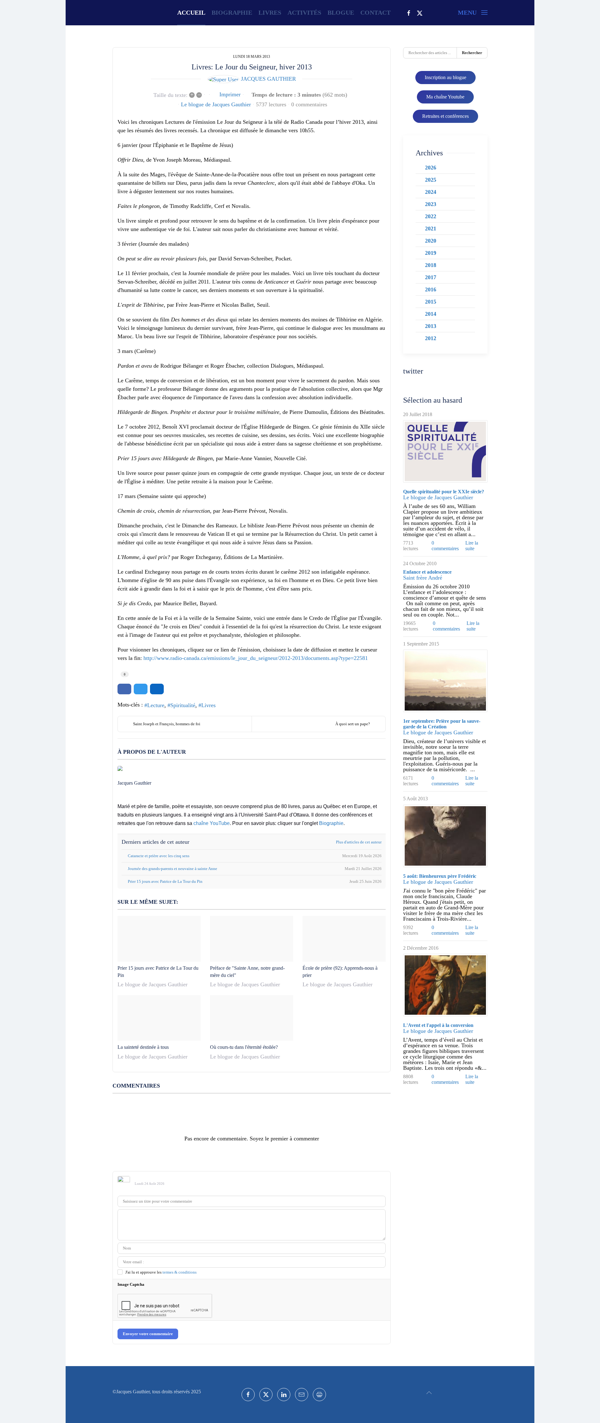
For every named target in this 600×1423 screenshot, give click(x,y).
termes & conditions (179, 1272)
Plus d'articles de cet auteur (359, 842)
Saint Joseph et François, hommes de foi (166, 724)
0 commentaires (309, 104)
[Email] (301, 1394)
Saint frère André (422, 578)
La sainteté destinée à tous (143, 1047)
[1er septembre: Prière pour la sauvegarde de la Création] (445, 681)
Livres (208, 705)
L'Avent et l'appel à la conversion (438, 1025)
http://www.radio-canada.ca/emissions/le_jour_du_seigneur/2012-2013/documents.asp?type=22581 (255, 658)
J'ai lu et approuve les (161, 1272)
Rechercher (472, 52)
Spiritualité (182, 705)
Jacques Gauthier (268, 79)
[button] (473, 12)
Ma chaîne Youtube (445, 96)
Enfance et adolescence (427, 572)
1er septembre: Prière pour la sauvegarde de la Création (441, 723)
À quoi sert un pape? (352, 724)
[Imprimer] (319, 1394)
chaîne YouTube (211, 823)
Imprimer (230, 94)
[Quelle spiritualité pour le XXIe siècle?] (445, 451)
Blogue (341, 12)
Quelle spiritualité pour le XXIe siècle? (443, 491)
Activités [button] (304, 12)
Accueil (191, 12)
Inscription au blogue (445, 77)
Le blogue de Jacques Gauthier (216, 104)
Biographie (232, 12)
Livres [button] (269, 12)
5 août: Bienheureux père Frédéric (439, 876)
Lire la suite (471, 545)
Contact (375, 12)
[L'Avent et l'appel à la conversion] (445, 985)
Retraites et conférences (445, 116)
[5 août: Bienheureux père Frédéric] (445, 836)
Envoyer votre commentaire (148, 1333)
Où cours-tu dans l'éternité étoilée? (244, 1047)
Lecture (155, 705)
